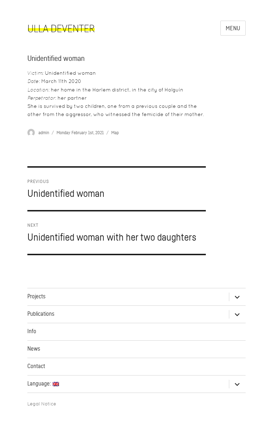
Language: (40, 384)
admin (43, 132)
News (33, 349)
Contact (36, 366)
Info (31, 331)
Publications (40, 314)
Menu (233, 28)
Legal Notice (41, 403)
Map (115, 132)
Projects (36, 296)
